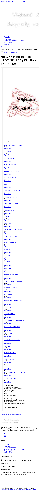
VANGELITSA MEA (10, 353)
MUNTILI (7, 262)
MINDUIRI (7, 223)
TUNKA (6, 216)
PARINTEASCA (9, 151)
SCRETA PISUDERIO (10, 177)
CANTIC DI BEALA (10, 307)
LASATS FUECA (9, 210)
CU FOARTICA (8, 333)
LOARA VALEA (9, 346)
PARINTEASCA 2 (9, 158)
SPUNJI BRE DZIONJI (11, 203)
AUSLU (6, 184)
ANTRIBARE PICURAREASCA (14, 320)
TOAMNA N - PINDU (10, 236)
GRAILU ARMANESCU (11, 171)
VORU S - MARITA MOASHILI (13, 301)
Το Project (7, 37)
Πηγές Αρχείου (8, 42)
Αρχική (6, 36)
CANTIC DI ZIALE (10, 359)
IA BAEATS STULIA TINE (12, 327)
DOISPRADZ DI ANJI (10, 164)
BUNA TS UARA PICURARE (13, 229)
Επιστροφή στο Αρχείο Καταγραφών (11, 414)
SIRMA (6, 366)
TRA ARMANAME (10, 379)
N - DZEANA (8, 294)
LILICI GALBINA (9, 314)
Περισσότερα (7, 148)
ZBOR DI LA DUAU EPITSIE (13, 281)
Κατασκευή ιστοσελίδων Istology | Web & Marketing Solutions (19, 489)
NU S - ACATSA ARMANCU (13, 242)
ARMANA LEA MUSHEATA (13, 190)
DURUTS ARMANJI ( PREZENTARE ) (16, 145)
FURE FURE (8, 255)
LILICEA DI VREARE (11, 197)
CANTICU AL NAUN (10, 288)
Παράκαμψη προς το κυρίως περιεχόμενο (13, 1)
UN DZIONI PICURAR (11, 275)
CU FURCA (7, 249)
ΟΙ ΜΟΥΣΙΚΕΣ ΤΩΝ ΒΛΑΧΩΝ (14, 41)
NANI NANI (7, 268)
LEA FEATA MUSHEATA (12, 340)
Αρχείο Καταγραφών (10, 39)
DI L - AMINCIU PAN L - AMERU (14, 372)
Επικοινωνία (8, 44)
